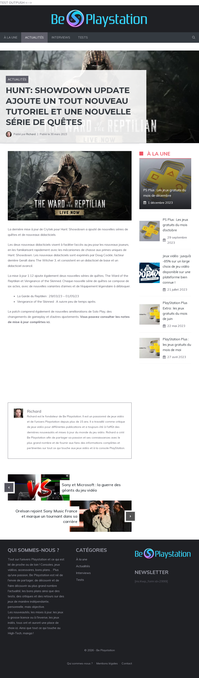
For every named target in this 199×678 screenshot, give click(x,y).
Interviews (60, 37)
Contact (127, 663)
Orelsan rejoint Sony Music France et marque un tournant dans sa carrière (46, 516)
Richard (31, 134)
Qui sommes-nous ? (80, 663)
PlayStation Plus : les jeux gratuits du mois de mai (177, 344)
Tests (83, 37)
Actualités (34, 37)
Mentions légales (107, 663)
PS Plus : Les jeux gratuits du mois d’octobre (175, 225)
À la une (10, 37)
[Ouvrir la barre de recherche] (193, 37)
